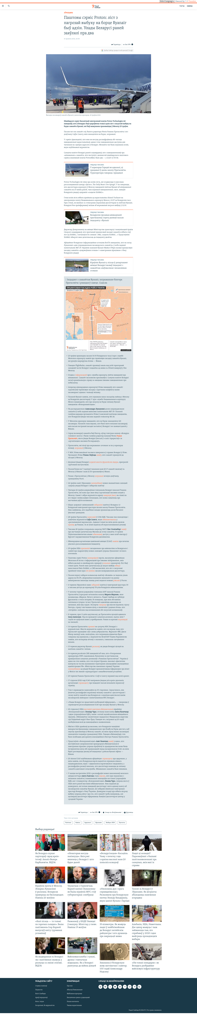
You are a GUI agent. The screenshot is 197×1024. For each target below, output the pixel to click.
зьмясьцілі (91, 517)
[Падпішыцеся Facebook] (105, 987)
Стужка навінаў (41, 986)
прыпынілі (85, 548)
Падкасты (38, 990)
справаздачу (83, 683)
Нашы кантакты (73, 1001)
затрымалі (79, 448)
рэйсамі (116, 581)
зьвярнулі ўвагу (109, 495)
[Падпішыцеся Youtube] (115, 987)
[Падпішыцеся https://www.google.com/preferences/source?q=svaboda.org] (100, 987)
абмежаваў (97, 534)
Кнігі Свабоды (40, 994)
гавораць (102, 605)
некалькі (106, 563)
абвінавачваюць (109, 520)
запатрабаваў (96, 483)
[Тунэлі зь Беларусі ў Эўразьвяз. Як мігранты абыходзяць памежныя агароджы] (147, 878)
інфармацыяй (81, 375)
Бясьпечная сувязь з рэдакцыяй (78, 997)
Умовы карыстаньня (74, 1005)
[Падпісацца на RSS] (139, 987)
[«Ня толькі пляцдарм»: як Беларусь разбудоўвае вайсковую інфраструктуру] (147, 951)
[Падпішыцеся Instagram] (130, 987)
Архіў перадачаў (41, 997)
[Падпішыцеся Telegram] (134, 987)
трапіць (71, 525)
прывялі (91, 627)
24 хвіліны (90, 571)
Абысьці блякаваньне (74, 990)
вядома (102, 776)
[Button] (116, 44)
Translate (192, 1)
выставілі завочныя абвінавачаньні (98, 709)
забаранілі (98, 505)
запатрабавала (74, 669)
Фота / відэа (39, 1001)
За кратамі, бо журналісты (44, 1005)
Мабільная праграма (74, 994)
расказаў (95, 647)
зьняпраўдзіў (92, 558)
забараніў (95, 585)
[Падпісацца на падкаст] (120, 987)
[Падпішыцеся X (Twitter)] (110, 987)
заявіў (98, 455)
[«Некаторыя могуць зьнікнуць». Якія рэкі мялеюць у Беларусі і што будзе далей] (82, 842)
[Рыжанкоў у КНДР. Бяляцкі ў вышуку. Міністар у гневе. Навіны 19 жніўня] (82, 910)
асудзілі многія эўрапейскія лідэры (103, 462)
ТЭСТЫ (181, 6)
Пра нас (70, 986)
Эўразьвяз (68, 13)
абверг (117, 566)
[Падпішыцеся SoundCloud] (125, 987)
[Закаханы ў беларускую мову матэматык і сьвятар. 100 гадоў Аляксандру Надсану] (114, 951)
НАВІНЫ (189, 6)
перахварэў (122, 620)
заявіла (116, 541)
